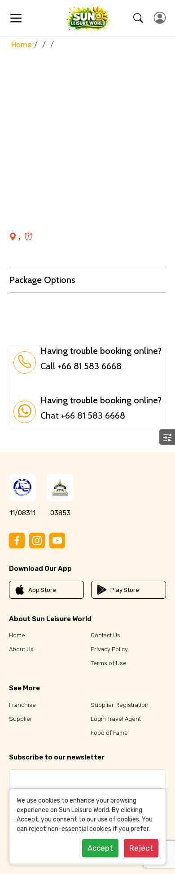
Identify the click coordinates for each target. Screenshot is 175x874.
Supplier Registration (120, 705)
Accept (100, 847)
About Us (21, 649)
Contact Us (105, 635)
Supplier (20, 718)
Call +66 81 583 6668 (81, 366)
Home (21, 44)
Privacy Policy (109, 649)
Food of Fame (109, 732)
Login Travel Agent (116, 718)
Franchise (22, 705)
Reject (141, 847)
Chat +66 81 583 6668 (82, 415)
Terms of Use (109, 663)
